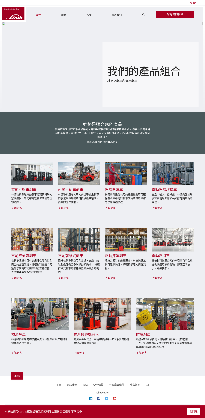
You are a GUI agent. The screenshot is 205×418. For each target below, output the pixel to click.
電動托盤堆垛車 (164, 190)
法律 (85, 385)
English (192, 3)
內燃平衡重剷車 (70, 190)
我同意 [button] (194, 411)
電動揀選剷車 (116, 256)
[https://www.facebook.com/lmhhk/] (98, 398)
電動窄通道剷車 (23, 256)
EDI (147, 385)
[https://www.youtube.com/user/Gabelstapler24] (114, 398)
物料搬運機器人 (86, 334)
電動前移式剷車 (70, 256)
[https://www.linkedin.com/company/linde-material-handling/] (90, 398)
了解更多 (76, 411)
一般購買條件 (116, 385)
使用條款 (98, 385)
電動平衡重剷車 (23, 190)
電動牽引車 (161, 256)
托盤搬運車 (114, 190)
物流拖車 (18, 334)
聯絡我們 (72, 385)
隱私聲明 (135, 385)
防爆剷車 (143, 334)
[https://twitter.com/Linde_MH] (106, 398)
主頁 (58, 385)
